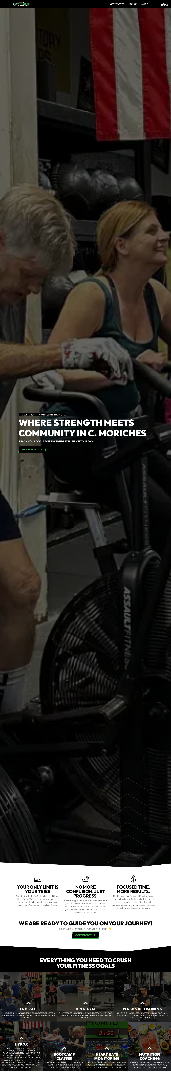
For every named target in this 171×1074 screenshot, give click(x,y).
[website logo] (21, 4)
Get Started (117, 4)
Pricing (133, 4)
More (144, 4)
